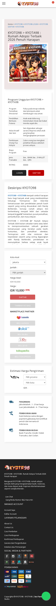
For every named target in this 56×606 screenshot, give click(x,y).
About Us (8, 523)
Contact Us (8, 527)
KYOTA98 (20, 27)
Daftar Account (10, 514)
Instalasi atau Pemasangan (15, 547)
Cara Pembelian (10, 531)
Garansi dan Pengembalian (15, 543)
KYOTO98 (19, 24)
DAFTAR (36, 172)
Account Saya (9, 510)
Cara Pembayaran (11, 535)
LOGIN (19, 172)
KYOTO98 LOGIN (31, 24)
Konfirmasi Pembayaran (14, 539)
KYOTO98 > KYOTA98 (17, 195)
